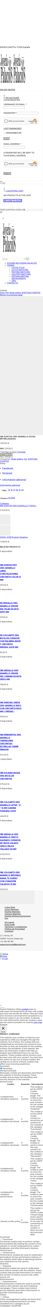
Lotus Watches (19, 270)
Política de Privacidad (15, 929)
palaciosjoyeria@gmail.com (13, 944)
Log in (6, 138)
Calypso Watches (21, 274)
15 (9, 490)
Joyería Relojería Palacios (22, 263)
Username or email (15, 104)
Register (7, 173)
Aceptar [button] (3, 1024)
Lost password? (13, 128)
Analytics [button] (4, 1264)
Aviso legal (10, 925)
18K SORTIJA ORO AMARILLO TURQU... (18, 506)
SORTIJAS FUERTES (31, 293)
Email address (12, 144)
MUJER (11, 498)
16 (11, 490)
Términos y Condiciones (16, 927)
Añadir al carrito (6, 454)
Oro (13, 281)
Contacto (12, 283)
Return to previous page (11, 295)
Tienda (10, 265)
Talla (2, 452)
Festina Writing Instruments (20, 277)
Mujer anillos (15, 293)
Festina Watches (20, 272)
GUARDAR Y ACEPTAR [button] (10, 1306)
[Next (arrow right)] (3, 1007)
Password (10, 113)
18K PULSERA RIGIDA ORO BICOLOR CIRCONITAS (10, 776)
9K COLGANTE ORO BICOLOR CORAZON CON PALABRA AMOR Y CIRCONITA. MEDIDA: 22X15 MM (10, 641)
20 (22, 490)
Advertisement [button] (7, 1279)
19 (19, 490)
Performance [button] (6, 1250)
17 (14, 490)
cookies (25, 1009)
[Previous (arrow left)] (1, 1007)
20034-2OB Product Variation (14, 537)
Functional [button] (5, 1237)
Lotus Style (18, 267)
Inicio (2, 293)
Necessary (7, 1068)
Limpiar (21, 452)
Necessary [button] (5, 1066)
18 (17, 490)
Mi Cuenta (9, 922)
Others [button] (3, 1295)
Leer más (37, 1022)
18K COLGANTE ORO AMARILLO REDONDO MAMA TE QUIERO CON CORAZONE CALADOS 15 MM (10, 878)
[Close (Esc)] (1, 1005)
